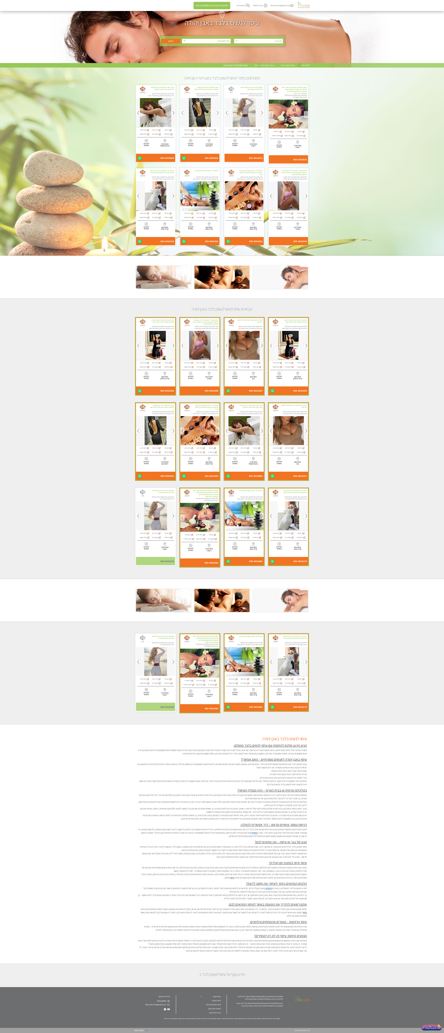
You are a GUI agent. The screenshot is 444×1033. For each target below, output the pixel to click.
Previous (306, 114)
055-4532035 (300, 159)
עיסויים (255, 832)
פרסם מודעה (241, 5)
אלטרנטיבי (305, 65)
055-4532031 (211, 158)
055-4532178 (167, 241)
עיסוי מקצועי (216, 1000)
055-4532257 (256, 391)
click (146, 1030)
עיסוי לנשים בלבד (288, 65)
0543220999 (161, 1001)
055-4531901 (256, 241)
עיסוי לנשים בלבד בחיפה (264, 65)
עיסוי (232, 877)
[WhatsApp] (184, 158)
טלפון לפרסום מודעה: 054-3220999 (212, 5)
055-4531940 (300, 241)
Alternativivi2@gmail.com (155, 1004)
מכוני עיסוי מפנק (215, 1012)
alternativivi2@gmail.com (280, 5)
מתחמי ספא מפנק (214, 1008)
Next (271, 114)
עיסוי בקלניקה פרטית (213, 1004)
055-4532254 (300, 391)
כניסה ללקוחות (258, 5)
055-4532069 (167, 158)
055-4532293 (256, 158)
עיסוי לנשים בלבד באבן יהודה (235, 65)
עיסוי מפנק (217, 996)
